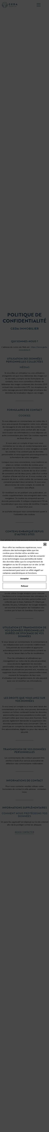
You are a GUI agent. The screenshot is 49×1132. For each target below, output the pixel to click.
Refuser (24, 585)
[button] (45, 544)
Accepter (24, 578)
